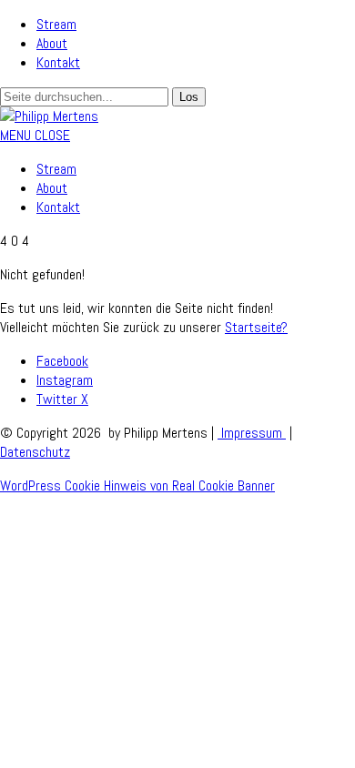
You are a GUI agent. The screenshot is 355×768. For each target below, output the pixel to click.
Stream (56, 24)
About (51, 43)
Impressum (252, 432)
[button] (35, 135)
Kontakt (58, 62)
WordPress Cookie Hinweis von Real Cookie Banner (137, 485)
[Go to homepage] (49, 116)
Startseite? (256, 327)
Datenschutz (35, 451)
